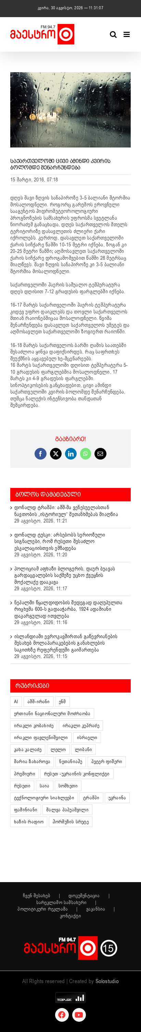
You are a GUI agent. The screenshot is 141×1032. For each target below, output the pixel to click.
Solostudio (107, 981)
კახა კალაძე (27, 749)
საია (45, 786)
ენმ (62, 701)
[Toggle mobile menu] (127, 34)
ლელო (58, 749)
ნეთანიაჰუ (70, 761)
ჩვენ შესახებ (36, 896)
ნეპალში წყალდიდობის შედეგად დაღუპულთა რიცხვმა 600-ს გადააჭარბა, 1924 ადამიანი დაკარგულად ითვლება (68, 609)
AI (16, 701)
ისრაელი (87, 737)
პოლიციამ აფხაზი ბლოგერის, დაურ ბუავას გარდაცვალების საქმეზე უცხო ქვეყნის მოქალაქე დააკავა (64, 575)
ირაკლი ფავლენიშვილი (41, 737)
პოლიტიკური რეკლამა (42, 909)
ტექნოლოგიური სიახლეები (44, 798)
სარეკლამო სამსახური (61, 903)
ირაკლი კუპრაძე (81, 725)
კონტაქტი (70, 916)
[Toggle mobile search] (113, 34)
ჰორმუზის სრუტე (71, 821)
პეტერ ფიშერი (107, 761)
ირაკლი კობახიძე (33, 725)
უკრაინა (117, 798)
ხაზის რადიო (28, 821)
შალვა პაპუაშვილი (67, 810)
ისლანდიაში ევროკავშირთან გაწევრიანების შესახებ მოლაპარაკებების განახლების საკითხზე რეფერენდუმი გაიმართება (66, 643)
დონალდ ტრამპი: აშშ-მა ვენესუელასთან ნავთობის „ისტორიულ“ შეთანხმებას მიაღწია (66, 511)
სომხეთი (68, 786)
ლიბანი (83, 749)
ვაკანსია (95, 909)
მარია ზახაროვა (32, 761)
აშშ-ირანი (38, 701)
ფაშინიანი (25, 810)
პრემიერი (24, 774)
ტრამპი (91, 798)
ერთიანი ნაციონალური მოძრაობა (52, 713)
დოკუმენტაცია (84, 896)
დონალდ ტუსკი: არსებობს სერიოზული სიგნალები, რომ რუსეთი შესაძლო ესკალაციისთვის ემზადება (59, 541)
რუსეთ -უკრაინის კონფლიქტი (77, 774)
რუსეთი (22, 786)
